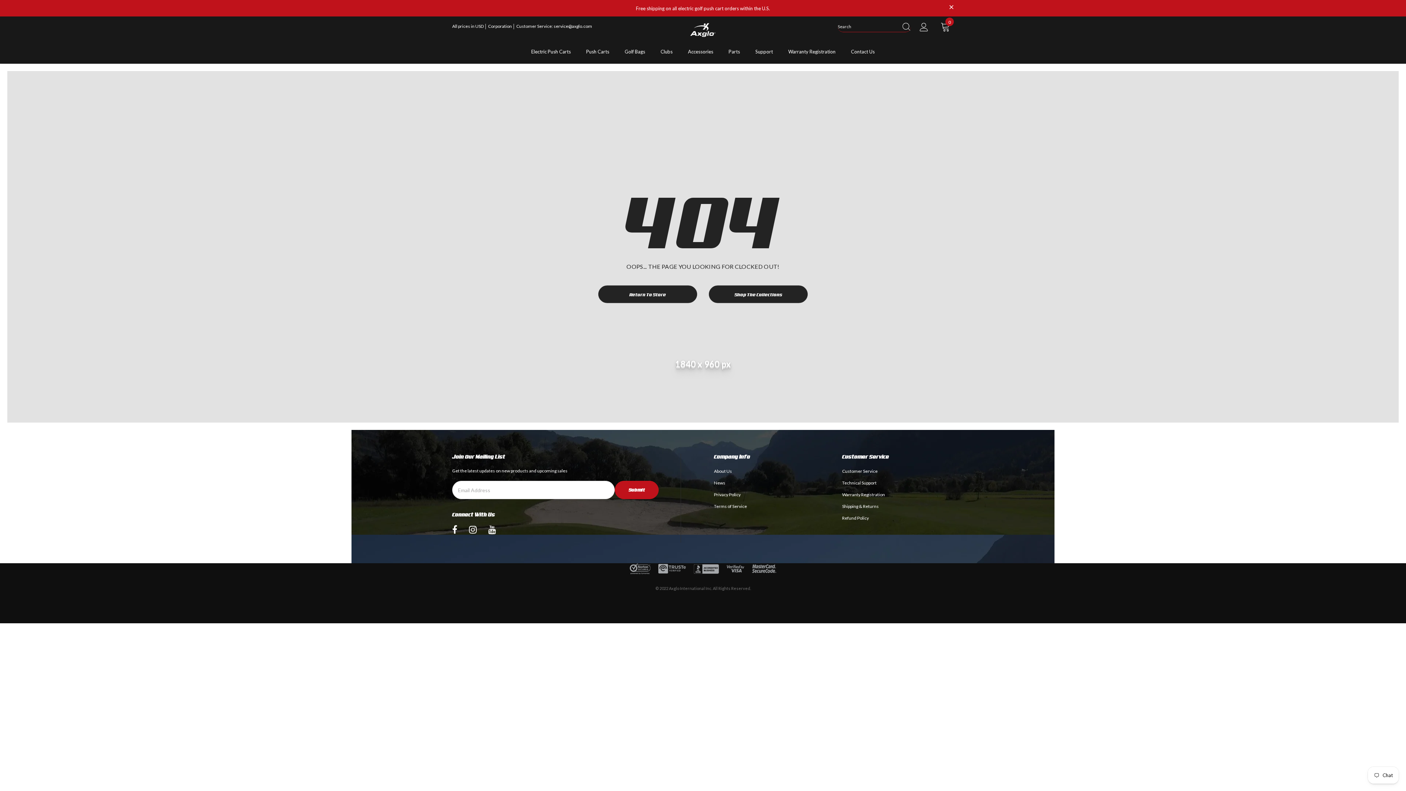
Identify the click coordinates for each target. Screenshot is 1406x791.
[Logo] (703, 30)
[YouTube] (492, 529)
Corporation (500, 26)
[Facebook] (454, 529)
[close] (951, 7)
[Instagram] (473, 529)
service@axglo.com (573, 26)
